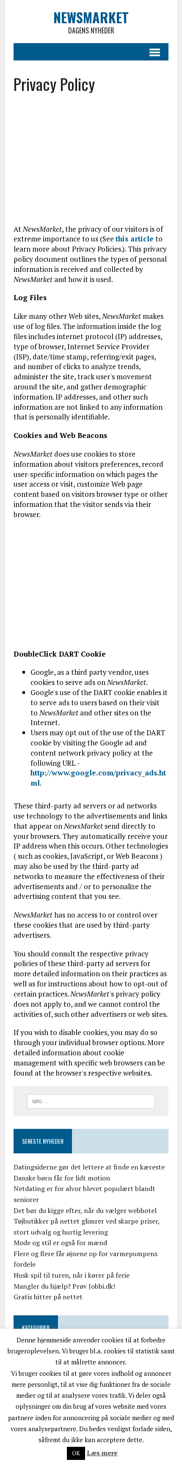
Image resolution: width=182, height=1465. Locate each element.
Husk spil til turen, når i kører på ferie (72, 1275)
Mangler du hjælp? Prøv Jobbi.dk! (64, 1286)
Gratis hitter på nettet (48, 1296)
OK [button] (76, 1453)
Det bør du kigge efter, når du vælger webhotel (85, 1210)
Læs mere (102, 1453)
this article (135, 239)
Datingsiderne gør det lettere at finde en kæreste (89, 1167)
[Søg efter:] (91, 1100)
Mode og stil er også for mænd (60, 1242)
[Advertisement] (87, 162)
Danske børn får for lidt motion (62, 1178)
